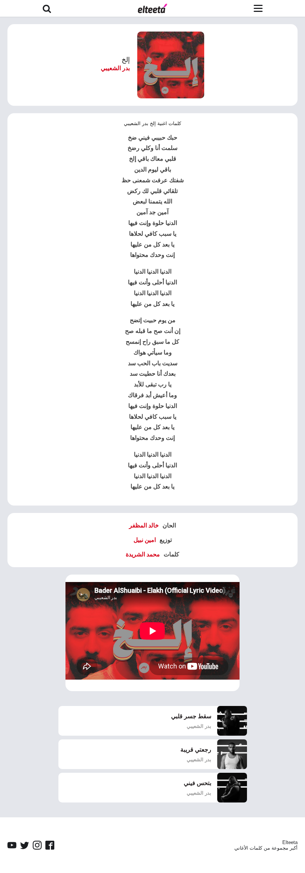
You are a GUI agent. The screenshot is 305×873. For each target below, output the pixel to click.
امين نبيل (145, 540)
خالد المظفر (144, 525)
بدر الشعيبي (115, 68)
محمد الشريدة (143, 554)
